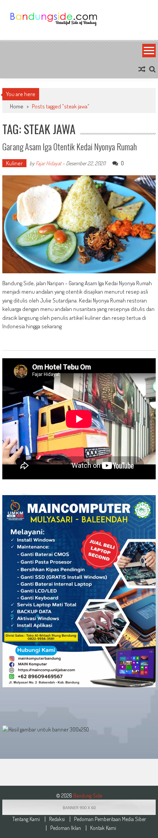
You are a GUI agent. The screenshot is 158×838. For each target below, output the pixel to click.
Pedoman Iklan (65, 828)
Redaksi (57, 819)
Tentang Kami (26, 819)
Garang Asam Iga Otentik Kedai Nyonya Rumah (69, 146)
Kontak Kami (103, 828)
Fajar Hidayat (48, 163)
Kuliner (14, 163)
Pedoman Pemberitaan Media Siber (110, 819)
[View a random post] (141, 69)
